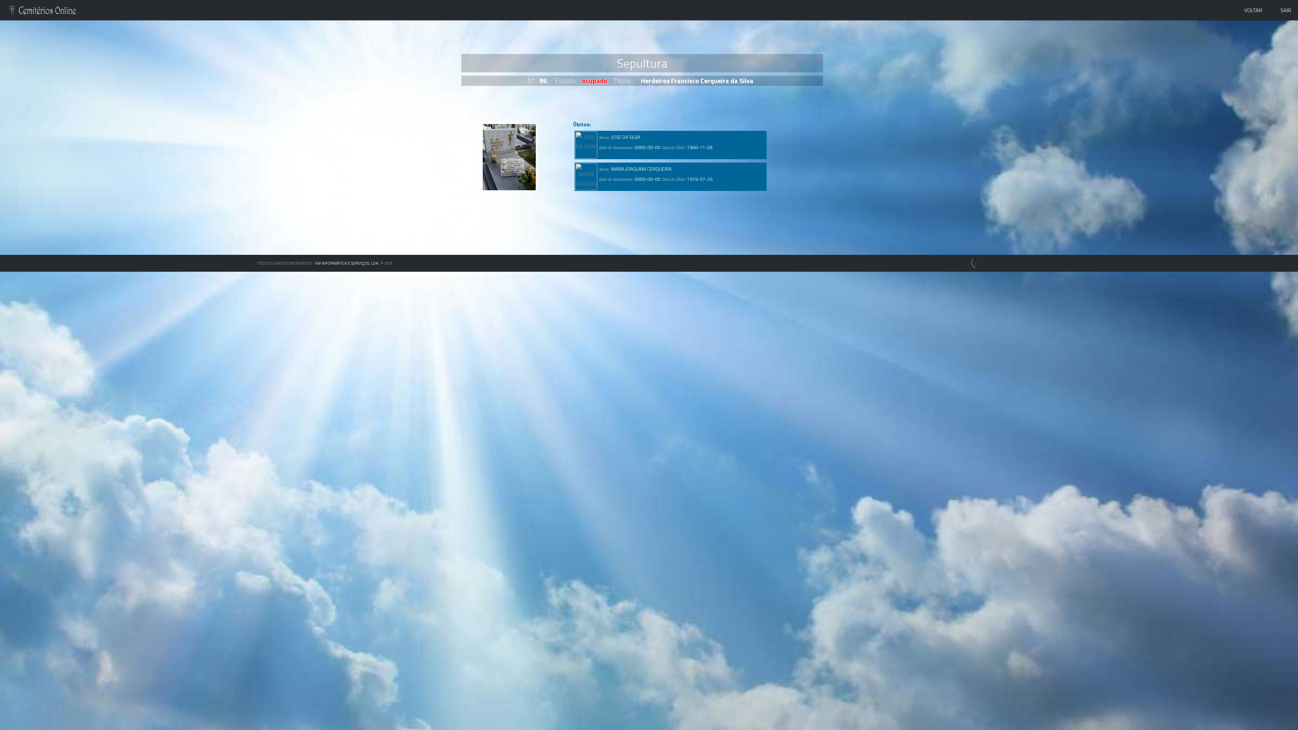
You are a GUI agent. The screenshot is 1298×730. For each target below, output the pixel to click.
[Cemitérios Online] (42, 11)
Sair (1285, 10)
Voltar (1253, 10)
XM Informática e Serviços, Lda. (347, 263)
